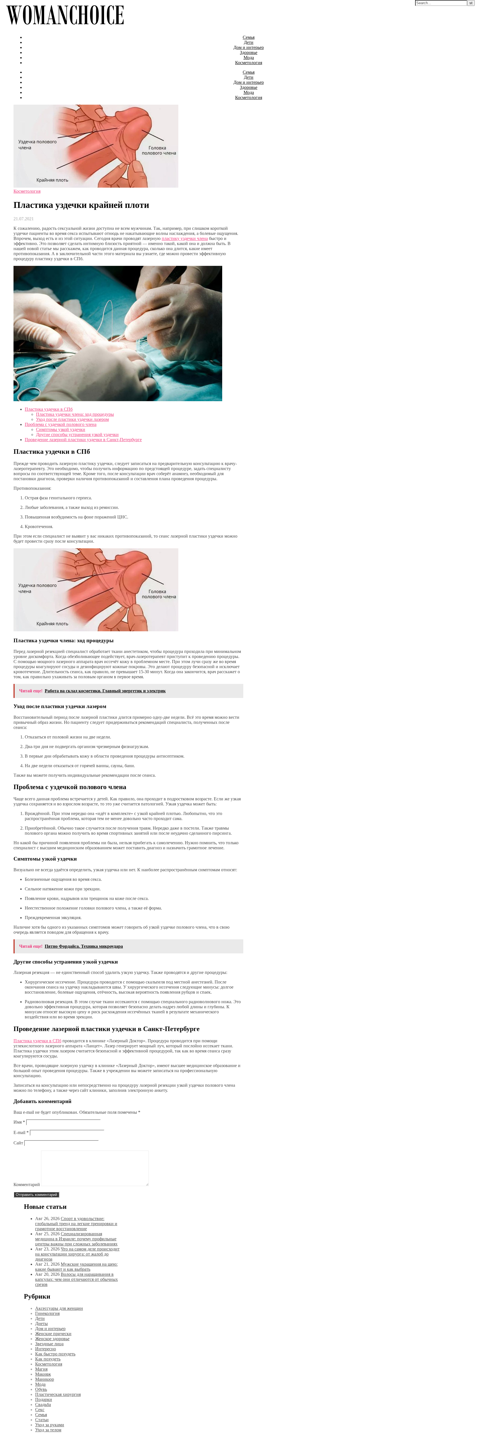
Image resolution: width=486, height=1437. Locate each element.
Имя (19, 1122)
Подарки (43, 1399)
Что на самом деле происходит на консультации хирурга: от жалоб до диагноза (77, 1254)
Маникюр (44, 1379)
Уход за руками (49, 1424)
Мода (249, 57)
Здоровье (248, 52)
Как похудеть (47, 1359)
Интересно (45, 1348)
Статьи (42, 1419)
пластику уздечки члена (185, 238)
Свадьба (43, 1404)
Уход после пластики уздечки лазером (72, 419)
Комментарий (27, 1184)
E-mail (21, 1132)
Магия (41, 1369)
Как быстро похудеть (55, 1353)
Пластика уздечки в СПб (49, 409)
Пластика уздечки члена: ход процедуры (75, 414)
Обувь (41, 1389)
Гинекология (47, 1313)
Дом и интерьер (248, 47)
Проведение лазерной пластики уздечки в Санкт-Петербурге (83, 439)
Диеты (41, 1323)
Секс (39, 1409)
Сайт (18, 1142)
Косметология (248, 62)
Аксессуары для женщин (59, 1308)
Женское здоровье (52, 1338)
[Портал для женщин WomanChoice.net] (64, 27)
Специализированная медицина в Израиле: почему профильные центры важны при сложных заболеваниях (76, 1238)
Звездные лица (49, 1343)
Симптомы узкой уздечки (60, 429)
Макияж (43, 1374)
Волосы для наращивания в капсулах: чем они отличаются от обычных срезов (76, 1279)
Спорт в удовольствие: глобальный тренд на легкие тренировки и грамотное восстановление (76, 1223)
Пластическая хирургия (58, 1394)
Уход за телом (48, 1429)
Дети (248, 42)
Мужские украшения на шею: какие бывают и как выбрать (76, 1267)
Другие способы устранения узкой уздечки (77, 434)
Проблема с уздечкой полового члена (60, 424)
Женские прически (53, 1333)
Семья (249, 37)
